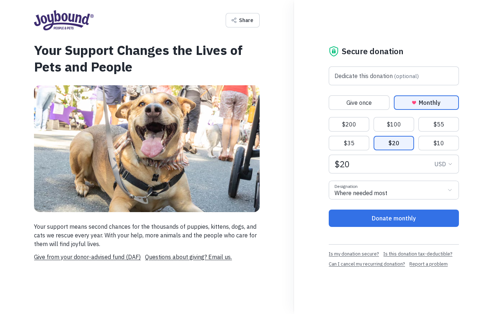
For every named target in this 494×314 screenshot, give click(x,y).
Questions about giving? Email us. (188, 257)
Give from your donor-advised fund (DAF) (87, 257)
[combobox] (394, 190)
